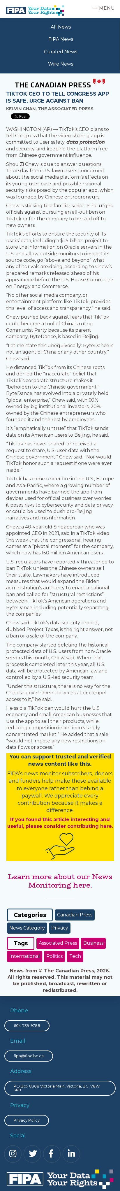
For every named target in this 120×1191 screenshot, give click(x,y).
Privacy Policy (27, 1120)
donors (104, 773)
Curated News (60, 52)
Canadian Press (74, 915)
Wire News (60, 64)
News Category (27, 928)
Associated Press (58, 943)
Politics (54, 956)
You (14, 756)
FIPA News (60, 39)
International (24, 956)
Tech (75, 956)
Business (93, 943)
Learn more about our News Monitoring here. (60, 880)
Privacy (59, 928)
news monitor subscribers (58, 773)
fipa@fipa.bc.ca (29, 1055)
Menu (107, 8)
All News (61, 27)
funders (31, 781)
